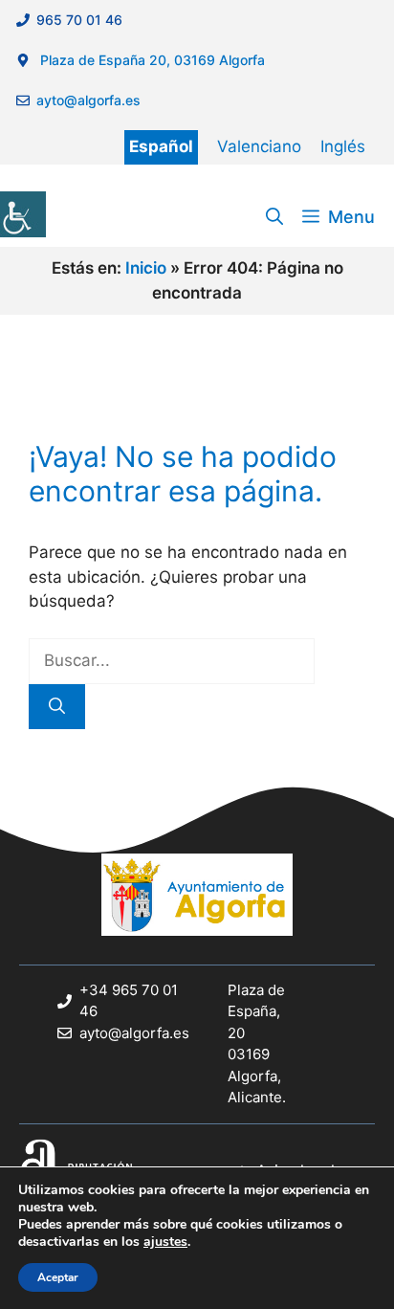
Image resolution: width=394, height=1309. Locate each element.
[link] (23, 214)
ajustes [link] (165, 1242)
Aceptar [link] (57, 1277)
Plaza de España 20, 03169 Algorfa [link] (150, 60)
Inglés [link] (342, 146)
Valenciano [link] (259, 146)
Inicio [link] (145, 267)
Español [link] (161, 146)
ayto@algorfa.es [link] (92, 100)
